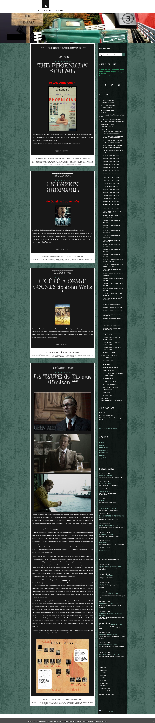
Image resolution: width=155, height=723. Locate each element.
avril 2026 (103, 678)
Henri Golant (103, 453)
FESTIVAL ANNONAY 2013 (111, 174)
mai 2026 (103, 675)
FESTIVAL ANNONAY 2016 (111, 183)
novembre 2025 (105, 691)
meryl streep (64, 355)
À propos (59, 10)
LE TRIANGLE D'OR (105, 476)
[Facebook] (105, 85)
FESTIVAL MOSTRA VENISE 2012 (113, 308)
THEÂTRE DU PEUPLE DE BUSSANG (112, 400)
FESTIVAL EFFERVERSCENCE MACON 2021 (113, 270)
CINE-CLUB (106, 364)
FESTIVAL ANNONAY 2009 (111, 161)
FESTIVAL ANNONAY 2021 (111, 198)
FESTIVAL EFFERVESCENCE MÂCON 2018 (112, 294)
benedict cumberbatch (65, 164)
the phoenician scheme (42, 161)
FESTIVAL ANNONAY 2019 (111, 192)
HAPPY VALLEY (104, 542)
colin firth (69, 702)
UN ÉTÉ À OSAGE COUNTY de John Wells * (62, 287)
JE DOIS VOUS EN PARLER (109, 355)
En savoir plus (103, 721)
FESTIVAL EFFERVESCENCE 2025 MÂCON (113, 289)
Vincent (101, 613)
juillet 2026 (103, 670)
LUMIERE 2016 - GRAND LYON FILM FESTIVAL (112, 334)
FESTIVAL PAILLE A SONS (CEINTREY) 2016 (112, 315)
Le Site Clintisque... (105, 413)
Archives (46, 10)
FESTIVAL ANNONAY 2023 (111, 202)
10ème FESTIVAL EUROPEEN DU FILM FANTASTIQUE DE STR (113, 132)
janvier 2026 (104, 685)
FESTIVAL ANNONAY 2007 (111, 155)
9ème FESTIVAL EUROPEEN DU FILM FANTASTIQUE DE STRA (112, 146)
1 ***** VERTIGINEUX (107, 102)
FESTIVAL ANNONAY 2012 (111, 171)
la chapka (55, 529)
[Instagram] (112, 85)
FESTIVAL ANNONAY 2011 (111, 168)
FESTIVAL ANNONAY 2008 (111, 158)
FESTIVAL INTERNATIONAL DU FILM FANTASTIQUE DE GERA (112, 304)
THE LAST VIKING (105, 491)
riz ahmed (39, 163)
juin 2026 (103, 673)
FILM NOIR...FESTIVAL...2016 (111, 325)
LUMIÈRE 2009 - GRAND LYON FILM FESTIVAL (112, 338)
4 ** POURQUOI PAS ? (107, 110)
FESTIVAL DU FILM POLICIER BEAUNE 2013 (111, 226)
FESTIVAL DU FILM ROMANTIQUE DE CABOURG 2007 (113, 260)
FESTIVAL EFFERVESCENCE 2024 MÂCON (113, 284)
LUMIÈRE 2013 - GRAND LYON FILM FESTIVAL (112, 343)
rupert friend (53, 164)
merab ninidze (84, 259)
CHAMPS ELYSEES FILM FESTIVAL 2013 (113, 151)
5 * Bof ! (56, 352)
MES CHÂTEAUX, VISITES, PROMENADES (110, 388)
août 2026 (103, 667)
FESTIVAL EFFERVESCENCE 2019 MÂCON (113, 279)
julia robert (74, 355)
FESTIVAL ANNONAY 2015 (111, 180)
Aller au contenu (7, 2)
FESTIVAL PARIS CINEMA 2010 (112, 319)
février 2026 (104, 683)
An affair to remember (71, 618)
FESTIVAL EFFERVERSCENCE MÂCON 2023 (113, 274)
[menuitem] (35, 10)
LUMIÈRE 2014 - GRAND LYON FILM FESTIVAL (112, 348)
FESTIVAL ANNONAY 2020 (111, 195)
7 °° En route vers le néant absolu (111, 119)
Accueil (35, 10)
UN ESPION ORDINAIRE (62, 187)
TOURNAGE (106, 392)
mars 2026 (103, 680)
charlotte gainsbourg (68, 163)
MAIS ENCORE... (104, 550)
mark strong (85, 702)
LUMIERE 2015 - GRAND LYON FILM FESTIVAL (112, 329)
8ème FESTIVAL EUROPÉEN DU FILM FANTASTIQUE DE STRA (112, 141)
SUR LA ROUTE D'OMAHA (107, 535)
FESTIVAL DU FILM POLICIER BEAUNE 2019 (111, 236)
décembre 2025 (105, 688)
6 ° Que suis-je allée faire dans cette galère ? (56, 158)
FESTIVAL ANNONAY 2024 (111, 205)
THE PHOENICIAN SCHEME (62, 68)
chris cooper (55, 356)
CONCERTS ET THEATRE (110, 367)
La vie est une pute (106, 395)
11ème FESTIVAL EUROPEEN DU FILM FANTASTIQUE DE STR (113, 137)
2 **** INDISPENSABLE (56, 256)
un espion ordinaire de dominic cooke (47, 259)
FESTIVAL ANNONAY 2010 (111, 164)
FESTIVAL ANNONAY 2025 (111, 208)
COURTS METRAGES (107, 126)
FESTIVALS (104, 129)
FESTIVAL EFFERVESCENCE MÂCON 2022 (112, 299)
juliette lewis (64, 356)
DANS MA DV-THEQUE (110, 370)
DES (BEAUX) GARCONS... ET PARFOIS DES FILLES (113, 374)
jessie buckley (66, 261)
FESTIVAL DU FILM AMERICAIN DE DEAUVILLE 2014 (113, 216)
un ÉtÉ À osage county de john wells (48, 355)
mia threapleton (82, 161)
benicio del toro (70, 161)
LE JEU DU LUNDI (108, 378)
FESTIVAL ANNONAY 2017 (111, 186)
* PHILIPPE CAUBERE (107, 100)
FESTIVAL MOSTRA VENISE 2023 (113, 311)
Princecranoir (103, 625)
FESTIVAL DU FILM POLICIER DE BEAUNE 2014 (112, 241)
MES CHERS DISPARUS (110, 384)
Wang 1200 (83, 573)
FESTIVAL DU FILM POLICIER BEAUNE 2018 (111, 231)
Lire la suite (61, 151)
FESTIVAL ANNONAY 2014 (111, 177)
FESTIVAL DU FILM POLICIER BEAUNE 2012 (111, 221)
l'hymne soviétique (60, 594)
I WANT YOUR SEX (105, 483)
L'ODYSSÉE (102, 500)
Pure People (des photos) (107, 415)
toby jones (50, 704)
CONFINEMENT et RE (107, 124)
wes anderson (60, 161)
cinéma (53, 161)
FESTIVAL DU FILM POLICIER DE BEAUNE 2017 (112, 255)
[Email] (45, 4)
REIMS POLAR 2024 (109, 352)
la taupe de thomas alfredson (46, 702)
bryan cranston (82, 163)
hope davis (77, 164)
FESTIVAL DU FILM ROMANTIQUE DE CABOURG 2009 (113, 265)
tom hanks (46, 163)
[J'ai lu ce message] (153, 721)
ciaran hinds (58, 704)
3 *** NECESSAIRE (56, 699)
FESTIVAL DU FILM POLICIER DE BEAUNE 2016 (112, 250)
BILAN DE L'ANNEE (108, 361)
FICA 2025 (106, 322)
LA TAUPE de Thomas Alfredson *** (62, 379)
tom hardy (76, 702)
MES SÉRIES (104, 398)
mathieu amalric (55, 163)
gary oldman (61, 702)
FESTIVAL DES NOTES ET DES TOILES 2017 (112, 212)
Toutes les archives (106, 695)
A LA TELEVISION (108, 358)
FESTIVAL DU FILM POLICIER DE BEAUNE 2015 (112, 245)
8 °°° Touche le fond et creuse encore (112, 121)
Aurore (101, 566)
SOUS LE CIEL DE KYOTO (107, 508)
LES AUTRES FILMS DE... (110, 381)
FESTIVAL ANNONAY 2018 (111, 189)
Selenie (101, 603)
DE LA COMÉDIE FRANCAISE (108, 525)
